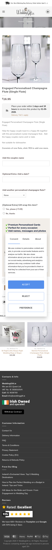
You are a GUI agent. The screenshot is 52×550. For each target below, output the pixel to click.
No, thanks (10, 214)
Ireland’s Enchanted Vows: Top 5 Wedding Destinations (20, 475)
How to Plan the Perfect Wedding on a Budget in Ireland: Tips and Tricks (23, 483)
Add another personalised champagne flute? (23, 190)
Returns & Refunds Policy (13, 460)
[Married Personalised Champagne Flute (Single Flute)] (39, 334)
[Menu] (3, 11)
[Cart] (48, 12)
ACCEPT (26, 284)
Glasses (30, 21)
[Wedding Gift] (25, 11)
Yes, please (14, 209)
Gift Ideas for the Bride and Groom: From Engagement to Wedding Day (20, 491)
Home (21, 21)
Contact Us (7, 430)
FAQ (4, 440)
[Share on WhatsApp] (4, 302)
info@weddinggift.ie (16, 396)
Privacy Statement (10, 450)
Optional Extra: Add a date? (15, 174)
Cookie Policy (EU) (10, 455)
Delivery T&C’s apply (19, 115)
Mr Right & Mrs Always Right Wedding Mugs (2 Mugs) (12, 352)
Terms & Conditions (10, 445)
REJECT (26, 296)
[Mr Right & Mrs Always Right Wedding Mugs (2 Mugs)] (12, 334)
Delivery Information (11, 435)
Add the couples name (13, 158)
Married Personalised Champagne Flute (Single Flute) (39, 353)
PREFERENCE (26, 308)
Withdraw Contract (13, 412)
